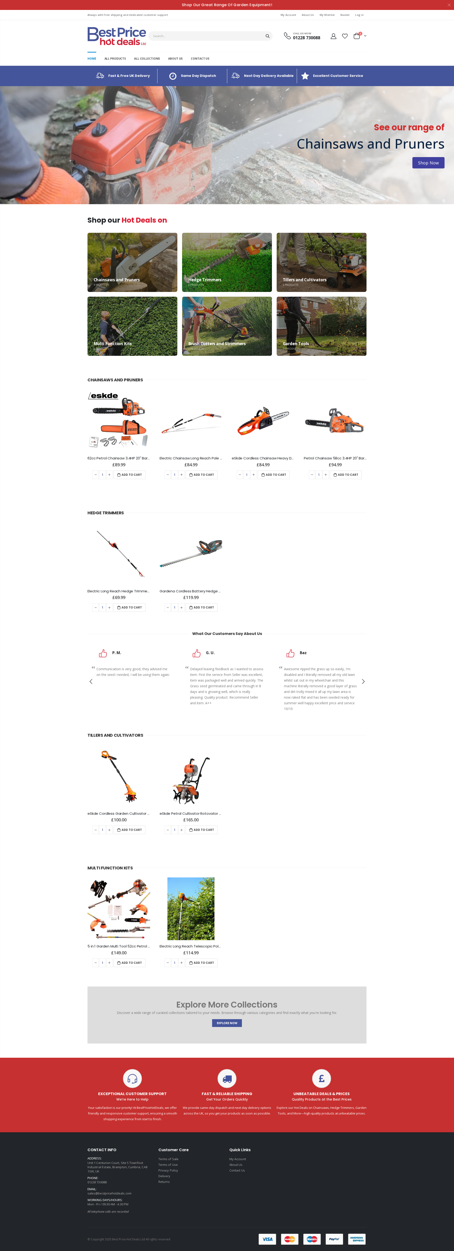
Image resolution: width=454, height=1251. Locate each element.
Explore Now (227, 1023)
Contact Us (237, 1170)
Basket (345, 15)
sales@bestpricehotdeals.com (109, 1193)
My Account (288, 15)
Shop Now (25, 163)
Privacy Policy (168, 1170)
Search (268, 36)
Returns (164, 1182)
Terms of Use (168, 1165)
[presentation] (4, 145)
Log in (359, 15)
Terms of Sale (168, 1159)
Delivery (164, 1176)
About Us (308, 15)
